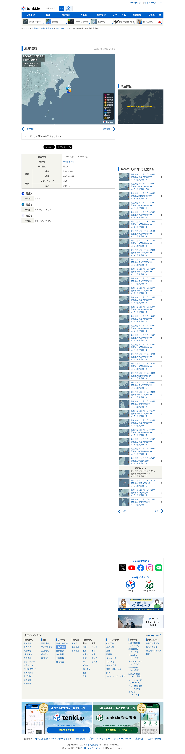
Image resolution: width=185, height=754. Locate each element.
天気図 (83, 15)
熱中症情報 (134, 668)
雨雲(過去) (45, 643)
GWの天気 (134, 656)
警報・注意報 (62, 643)
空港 (108, 651)
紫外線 (85, 665)
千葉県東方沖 (68, 162)
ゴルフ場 (110, 662)
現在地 (68, 10)
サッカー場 (111, 658)
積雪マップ (28, 665)
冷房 (93, 654)
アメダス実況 (46, 647)
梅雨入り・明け (135, 662)
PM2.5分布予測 (30, 669)
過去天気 (45, 654)
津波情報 (60, 651)
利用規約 (80, 738)
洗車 (85, 673)
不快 (93, 651)
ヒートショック (135, 681)
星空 (85, 658)
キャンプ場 (111, 665)
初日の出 (134, 693)
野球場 (109, 654)
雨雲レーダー (29, 662)
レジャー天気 (119, 15)
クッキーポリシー (123, 738)
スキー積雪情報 (135, 687)
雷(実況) (44, 658)
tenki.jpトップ (136, 2)
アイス (94, 658)
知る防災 (60, 662)
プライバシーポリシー (99, 738)
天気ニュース (154, 15)
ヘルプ (160, 2)
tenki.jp (31, 9)
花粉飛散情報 (134, 644)
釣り (108, 673)
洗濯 (85, 647)
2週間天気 (28, 654)
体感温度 (86, 669)
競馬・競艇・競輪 (113, 669)
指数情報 (101, 15)
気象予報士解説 (152, 643)
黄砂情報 (27, 683)
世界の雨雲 (28, 673)
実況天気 (45, 651)
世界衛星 (75, 651)
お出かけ (86, 654)
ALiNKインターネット (59, 738)
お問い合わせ (154, 738)
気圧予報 (27, 651)
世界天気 (27, 647)
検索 (61, 8)
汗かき (94, 647)
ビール (94, 662)
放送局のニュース (153, 651)
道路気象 (27, 680)
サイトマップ (150, 2)
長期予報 (27, 658)
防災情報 (66, 15)
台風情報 (60, 658)
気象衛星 (75, 647)
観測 (48, 15)
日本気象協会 (41, 738)
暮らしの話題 (151, 647)
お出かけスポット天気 (115, 676)
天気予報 (30, 15)
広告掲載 (139, 738)
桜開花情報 (134, 650)
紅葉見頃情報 (135, 675)
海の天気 (110, 647)
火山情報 (60, 654)
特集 (148, 654)
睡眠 (85, 676)
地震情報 (61, 647)
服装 (85, 651)
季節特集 (137, 15)
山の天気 (110, 643)
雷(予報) (27, 676)
